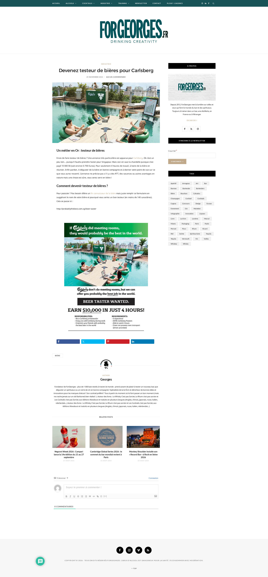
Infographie (175, 214)
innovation (189, 214)
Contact (157, 3)
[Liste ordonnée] (82, 496)
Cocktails (87, 3)
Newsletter (141, 3)
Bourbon (184, 193)
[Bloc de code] (94, 496)
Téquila (173, 239)
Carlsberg (138, 158)
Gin (186, 209)
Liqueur (202, 214)
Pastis (207, 224)
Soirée (181, 234)
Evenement (175, 209)
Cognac (173, 203)
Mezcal (206, 219)
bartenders (200, 188)
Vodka (206, 239)
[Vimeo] (138, 550)
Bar (205, 183)
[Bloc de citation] (90, 496)
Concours (186, 203)
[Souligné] (74, 496)
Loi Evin (183, 219)
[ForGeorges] (134, 30)
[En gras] (66, 496)
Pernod (173, 229)
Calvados (196, 193)
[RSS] (148, 550)
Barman (174, 188)
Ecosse (209, 203)
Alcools (70, 3)
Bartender (186, 188)
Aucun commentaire (116, 77)
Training (122, 3)
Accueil (56, 3)
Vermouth (185, 239)
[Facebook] (119, 550)
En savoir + (192, 120)
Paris (197, 224)
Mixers (173, 224)
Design (198, 203)
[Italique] (70, 496)
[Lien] (98, 496)
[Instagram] (129, 550)
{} (101, 496)
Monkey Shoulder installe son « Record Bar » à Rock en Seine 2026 (143, 454)
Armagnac (186, 183)
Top (135, 568)
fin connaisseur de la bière (103, 193)
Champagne (175, 198)
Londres (195, 219)
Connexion (153, 478)
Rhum (194, 229)
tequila (208, 234)
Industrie (105, 3)
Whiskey (174, 244)
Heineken (197, 209)
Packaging (185, 224)
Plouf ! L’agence (175, 3)
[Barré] (78, 496)
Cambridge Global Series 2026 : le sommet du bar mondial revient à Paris (106, 454)
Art (197, 183)
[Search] (214, 3)
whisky (185, 244)
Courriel (172, 151)
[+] (105, 496)
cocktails (201, 198)
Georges (106, 379)
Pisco (184, 229)
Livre (172, 219)
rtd (172, 234)
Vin (196, 239)
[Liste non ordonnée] (86, 496)
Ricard (205, 229)
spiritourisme (195, 234)
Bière (57, 355)
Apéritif (173, 183)
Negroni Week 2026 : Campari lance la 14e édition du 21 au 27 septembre (69, 454)
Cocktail (189, 198)
